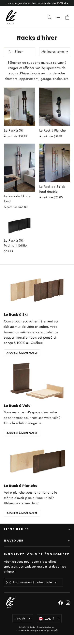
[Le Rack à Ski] (37, 289)
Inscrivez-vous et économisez (36, 554)
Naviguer (14, 541)
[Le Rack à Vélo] (37, 380)
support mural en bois (20, 337)
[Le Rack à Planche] (37, 461)
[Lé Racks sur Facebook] (60, 602)
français (20, 618)
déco (34, 503)
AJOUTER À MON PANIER (22, 352)
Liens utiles (16, 529)
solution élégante (28, 423)
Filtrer (18, 51)
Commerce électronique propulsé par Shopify (37, 630)
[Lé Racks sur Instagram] (68, 602)
